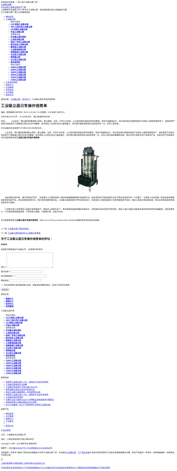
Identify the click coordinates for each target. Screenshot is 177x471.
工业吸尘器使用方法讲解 (16, 384)
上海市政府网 (7, 463)
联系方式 (9, 95)
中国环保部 (18, 463)
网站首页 (9, 17)
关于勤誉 (9, 92)
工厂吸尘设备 (84, 452)
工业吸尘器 (10, 19)
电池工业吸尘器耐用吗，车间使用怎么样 (23, 392)
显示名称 (5, 271)
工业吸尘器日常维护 (14, 397)
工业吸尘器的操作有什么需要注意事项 (24, 233)
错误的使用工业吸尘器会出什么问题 (21, 402)
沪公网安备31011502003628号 (39, 448)
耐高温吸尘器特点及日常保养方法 (20, 390)
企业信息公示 (39, 463)
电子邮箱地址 (7, 276)
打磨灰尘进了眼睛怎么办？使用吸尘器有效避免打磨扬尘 (30, 400)
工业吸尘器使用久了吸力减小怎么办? (21, 387)
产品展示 (9, 421)
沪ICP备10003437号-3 (18, 448)
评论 (3, 267)
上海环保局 (28, 463)
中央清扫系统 (11, 82)
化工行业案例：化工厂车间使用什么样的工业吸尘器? (28, 405)
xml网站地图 (6, 5)
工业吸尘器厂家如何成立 (18, 229)
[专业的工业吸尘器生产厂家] (13, 7)
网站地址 (5, 280)
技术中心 (26, 99)
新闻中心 (9, 85)
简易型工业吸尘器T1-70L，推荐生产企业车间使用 (27, 382)
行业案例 (9, 87)
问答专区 (9, 90)
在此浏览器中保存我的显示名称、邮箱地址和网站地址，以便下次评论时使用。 (37, 285)
